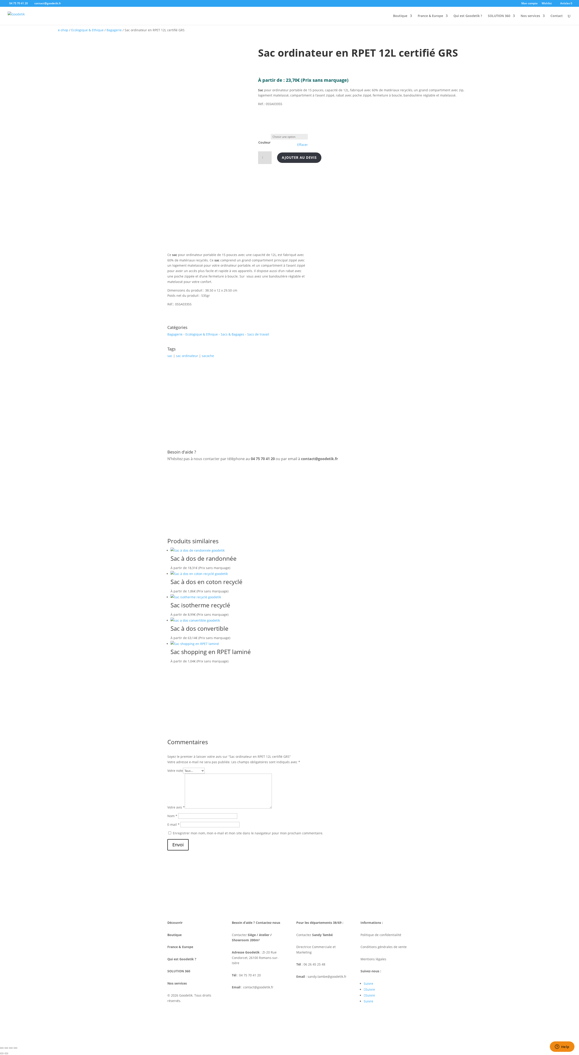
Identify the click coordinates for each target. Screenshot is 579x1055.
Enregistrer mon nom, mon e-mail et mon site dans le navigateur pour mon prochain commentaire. (248, 833)
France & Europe (430, 16)
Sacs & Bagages (232, 334)
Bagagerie (114, 30)
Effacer (302, 145)
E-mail (173, 824)
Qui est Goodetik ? (467, 16)
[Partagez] (11, 1048)
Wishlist (547, 3)
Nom (172, 816)
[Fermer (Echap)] (15, 1048)
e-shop (63, 30)
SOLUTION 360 (499, 16)
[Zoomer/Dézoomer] (2, 1048)
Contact (557, 16)
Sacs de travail (258, 334)
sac (169, 356)
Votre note (175, 770)
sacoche (208, 356)
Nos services (530, 16)
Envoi (178, 845)
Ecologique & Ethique (87, 30)
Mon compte (529, 3)
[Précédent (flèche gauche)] (2, 1053)
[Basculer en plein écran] (6, 1048)
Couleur (264, 142)
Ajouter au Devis (299, 157)
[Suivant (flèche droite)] (6, 1053)
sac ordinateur (187, 356)
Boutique (400, 16)
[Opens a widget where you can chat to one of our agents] (562, 1047)
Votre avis (176, 807)
